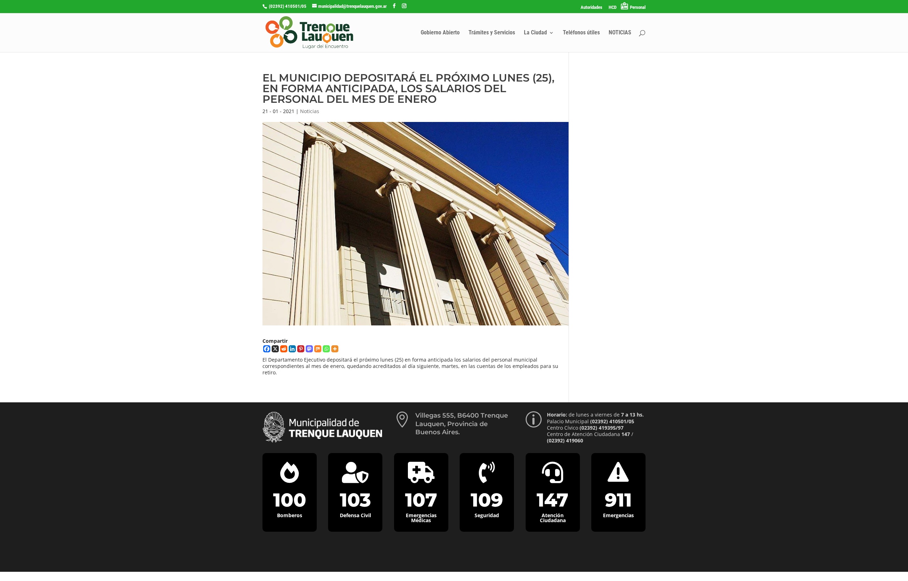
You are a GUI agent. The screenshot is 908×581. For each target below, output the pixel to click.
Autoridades (591, 7)
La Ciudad (535, 33)
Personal (638, 7)
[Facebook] (266, 348)
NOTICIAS (620, 33)
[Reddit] (283, 348)
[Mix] (317, 348)
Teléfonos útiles (581, 33)
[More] (334, 348)
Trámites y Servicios (492, 33)
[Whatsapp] (326, 348)
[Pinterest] (300, 348)
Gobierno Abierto (440, 33)
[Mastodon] (309, 348)
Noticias (309, 111)
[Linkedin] (292, 348)
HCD (612, 7)
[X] (275, 348)
